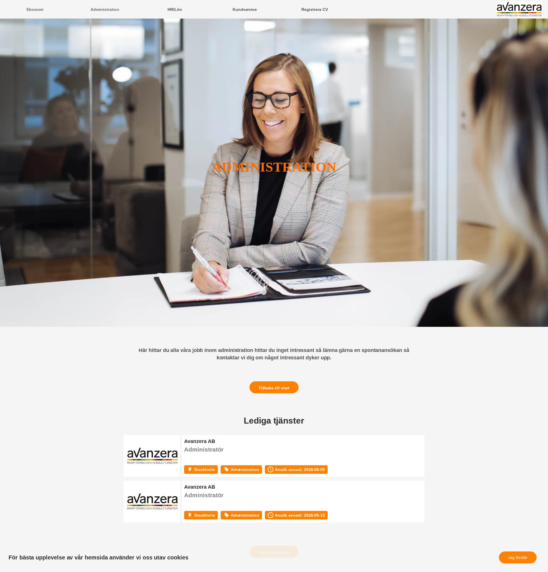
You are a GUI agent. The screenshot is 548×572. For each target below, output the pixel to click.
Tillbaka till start (274, 388)
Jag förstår (517, 557)
